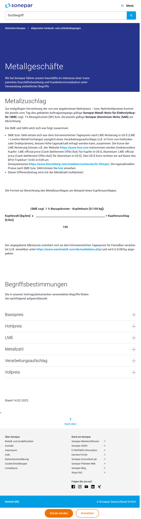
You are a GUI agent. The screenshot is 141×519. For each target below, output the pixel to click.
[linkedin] (93, 487)
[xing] (99, 487)
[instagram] (80, 487)
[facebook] (73, 487)
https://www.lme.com (74, 147)
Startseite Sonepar (15, 28)
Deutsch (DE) (12, 501)
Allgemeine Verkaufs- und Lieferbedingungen (56, 28)
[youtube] (86, 487)
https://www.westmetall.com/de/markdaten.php (68, 249)
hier (60, 168)
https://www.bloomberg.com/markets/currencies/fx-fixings (68, 164)
